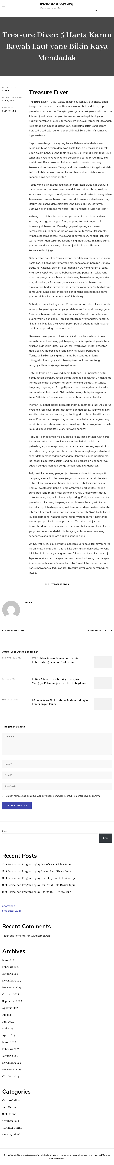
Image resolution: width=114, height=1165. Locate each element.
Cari (4, 831)
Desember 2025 (11, 981)
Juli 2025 (7, 1015)
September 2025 (12, 1001)
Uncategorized (11, 1134)
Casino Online (11, 1100)
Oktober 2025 (10, 994)
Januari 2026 (10, 974)
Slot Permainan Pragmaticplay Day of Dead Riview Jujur (36, 864)
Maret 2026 (9, 960)
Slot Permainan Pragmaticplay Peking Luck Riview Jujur (36, 871)
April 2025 (8, 1035)
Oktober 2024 (10, 1076)
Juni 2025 (8, 1022)
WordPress (59, 1158)
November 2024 (11, 1069)
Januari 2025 (10, 1056)
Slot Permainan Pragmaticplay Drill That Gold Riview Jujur (38, 885)
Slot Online (9, 111)
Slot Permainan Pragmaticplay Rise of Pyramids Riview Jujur (39, 878)
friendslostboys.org (56, 4)
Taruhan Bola (10, 1121)
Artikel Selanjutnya (97, 630)
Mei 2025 (7, 1028)
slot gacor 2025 (12, 910)
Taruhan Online (12, 1128)
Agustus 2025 (10, 1008)
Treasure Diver (60, 584)
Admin (5, 90)
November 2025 (11, 987)
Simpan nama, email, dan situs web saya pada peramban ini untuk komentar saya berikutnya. (53, 796)
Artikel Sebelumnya (16, 630)
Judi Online (9, 1107)
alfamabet (8, 906)
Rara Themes (94, 1155)
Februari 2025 (10, 1049)
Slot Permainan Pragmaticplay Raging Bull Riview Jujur (36, 892)
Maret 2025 (9, 1042)
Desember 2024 (11, 1063)
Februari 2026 (10, 967)
